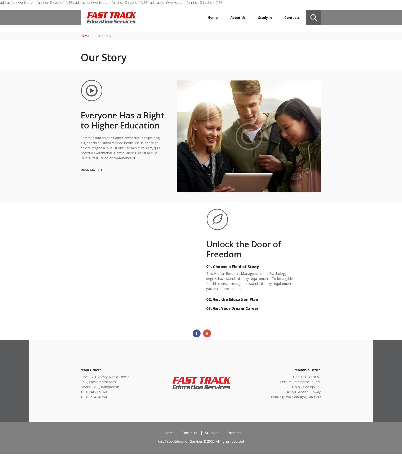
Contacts (234, 432)
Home (85, 36)
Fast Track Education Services (180, 441)
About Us (189, 432)
